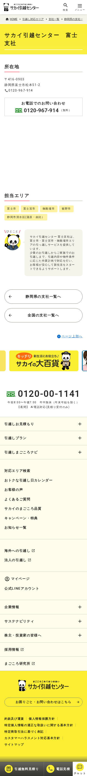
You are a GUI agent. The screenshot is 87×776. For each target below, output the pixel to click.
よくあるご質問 (17, 499)
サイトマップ (14, 744)
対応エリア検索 (17, 471)
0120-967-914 (20, 90)
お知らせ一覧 (15, 527)
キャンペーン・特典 (21, 518)
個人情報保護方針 (42, 718)
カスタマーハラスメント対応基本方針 (32, 738)
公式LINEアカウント (21, 589)
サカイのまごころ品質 (23, 509)
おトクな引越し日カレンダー (28, 480)
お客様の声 (13, 490)
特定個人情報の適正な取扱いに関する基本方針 (38, 725)
